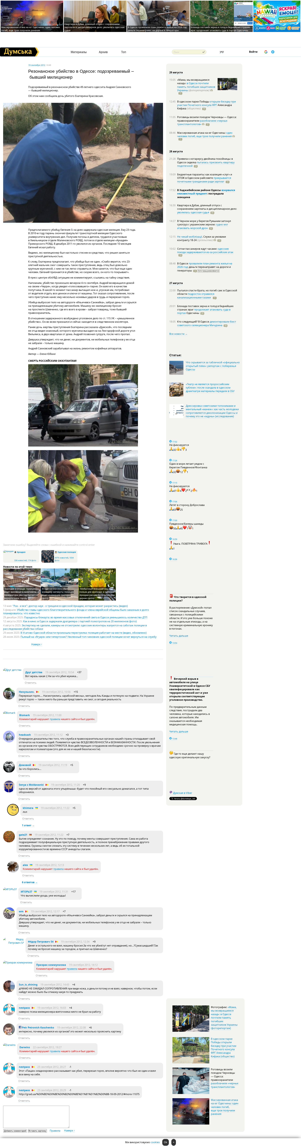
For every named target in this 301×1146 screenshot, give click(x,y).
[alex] (13, 871)
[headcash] (9, 741)
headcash (25, 734)
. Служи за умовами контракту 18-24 (201, 238)
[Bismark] (9, 713)
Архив (103, 51)
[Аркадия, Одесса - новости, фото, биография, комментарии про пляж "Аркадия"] (8, 551)
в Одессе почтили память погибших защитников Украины (196, 86)
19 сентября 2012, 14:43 (54, 984)
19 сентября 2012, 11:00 (47, 715)
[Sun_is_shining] (9, 991)
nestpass (24, 1007)
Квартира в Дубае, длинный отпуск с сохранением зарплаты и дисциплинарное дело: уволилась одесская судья (94, 27)
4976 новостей (61, 557)
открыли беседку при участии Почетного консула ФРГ (206, 103)
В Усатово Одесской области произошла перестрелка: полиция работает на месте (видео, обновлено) (84, 632)
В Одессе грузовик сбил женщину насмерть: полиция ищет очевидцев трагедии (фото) (58, 593)
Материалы (79, 51)
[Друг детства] (12, 670)
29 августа (176, 72)
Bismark (24, 715)
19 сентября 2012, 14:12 (83, 965)
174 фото (32, 560)
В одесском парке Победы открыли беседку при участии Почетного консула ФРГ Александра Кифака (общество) (223, 1047)
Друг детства (33, 672)
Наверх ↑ (36, 644)
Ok (165, 1142)
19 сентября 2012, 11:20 (65, 784)
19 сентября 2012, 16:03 (51, 1007)
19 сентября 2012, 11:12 (48, 734)
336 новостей (20, 560)
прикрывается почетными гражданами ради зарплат (204, 179)
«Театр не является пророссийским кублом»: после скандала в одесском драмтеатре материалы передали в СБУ (210, 387)
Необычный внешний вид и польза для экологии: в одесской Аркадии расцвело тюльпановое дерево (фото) (97, 593)
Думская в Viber (182, 793)
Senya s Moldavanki (31, 784)
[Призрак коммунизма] (17, 962)
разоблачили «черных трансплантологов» (202, 122)
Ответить (31, 682)
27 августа (176, 283)
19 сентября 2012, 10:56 (56, 692)
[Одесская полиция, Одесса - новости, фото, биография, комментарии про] (47, 562)
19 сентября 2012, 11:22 (55, 808)
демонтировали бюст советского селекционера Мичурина (206, 323)
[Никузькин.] (9, 698)
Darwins (24, 1047)
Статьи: (175, 355)
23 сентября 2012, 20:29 (51, 1090)
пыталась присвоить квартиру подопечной (206, 164)
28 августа (176, 151)
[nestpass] (9, 1014)
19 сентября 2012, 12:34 (75, 941)
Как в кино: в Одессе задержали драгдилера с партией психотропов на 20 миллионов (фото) (80, 621)
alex (25, 865)
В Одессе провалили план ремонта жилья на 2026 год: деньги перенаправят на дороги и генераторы (157, 29)
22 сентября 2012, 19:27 (47, 1047)
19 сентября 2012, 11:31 (54, 891)
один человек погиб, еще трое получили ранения (204, 134)
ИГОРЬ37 (26, 891)
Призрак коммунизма (51, 965)
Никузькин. (26, 692)
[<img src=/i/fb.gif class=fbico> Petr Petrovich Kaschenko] (9, 1034)
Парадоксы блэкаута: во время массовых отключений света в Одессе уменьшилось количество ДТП (85, 617)
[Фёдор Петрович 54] (13, 942)
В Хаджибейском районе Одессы (199, 190)
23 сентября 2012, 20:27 (51, 1067)
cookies (155, 1142)
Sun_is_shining (28, 984)
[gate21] (9, 841)
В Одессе (183, 263)
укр (222, 51)
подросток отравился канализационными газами (195, 295)
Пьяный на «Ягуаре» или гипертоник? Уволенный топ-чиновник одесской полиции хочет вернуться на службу (88, 637)
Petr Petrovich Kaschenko (37, 1027)
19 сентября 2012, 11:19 (52, 765)
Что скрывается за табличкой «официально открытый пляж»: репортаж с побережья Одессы (213, 366)
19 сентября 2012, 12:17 (45, 911)
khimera (28, 808)
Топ (123, 51)
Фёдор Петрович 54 (40, 941)
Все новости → (178, 334)
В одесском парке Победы (193, 101)
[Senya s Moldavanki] (9, 791)
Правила (55, 1130)
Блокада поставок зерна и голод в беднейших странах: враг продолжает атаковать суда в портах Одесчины (220, 29)
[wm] (9, 918)
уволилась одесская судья (193, 212)
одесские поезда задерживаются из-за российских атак (205, 250)
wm (21, 911)
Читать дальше (178, 635)
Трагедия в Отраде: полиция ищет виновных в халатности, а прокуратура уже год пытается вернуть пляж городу (21, 593)
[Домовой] (9, 771)
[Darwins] (9, 1045)
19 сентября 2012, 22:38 (71, 1027)
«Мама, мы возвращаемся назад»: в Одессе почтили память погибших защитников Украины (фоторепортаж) (224, 1017)
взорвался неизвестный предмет (206, 191)
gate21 (23, 834)
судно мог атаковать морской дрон (202, 226)
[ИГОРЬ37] (10, 889)
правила (55, 719)
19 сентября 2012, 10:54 (59, 672)
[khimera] (13, 814)
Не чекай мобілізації (189, 236)
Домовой (25, 765)
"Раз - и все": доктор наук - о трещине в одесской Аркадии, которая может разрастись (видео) (70, 606)
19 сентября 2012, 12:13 (49, 865)
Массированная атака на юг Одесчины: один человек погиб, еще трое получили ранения (30, 29)
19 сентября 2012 (36, 65)
